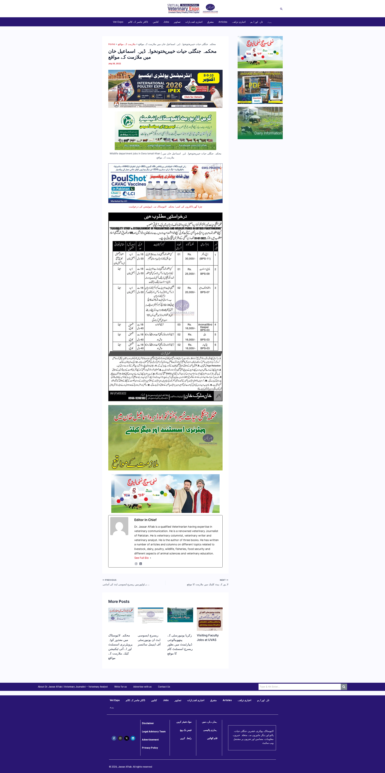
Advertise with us (142, 687)
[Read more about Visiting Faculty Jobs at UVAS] (210, 623)
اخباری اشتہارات (193, 21)
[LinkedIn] (140, 564)
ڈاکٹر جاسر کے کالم (138, 21)
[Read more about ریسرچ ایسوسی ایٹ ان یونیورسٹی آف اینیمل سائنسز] (150, 615)
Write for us (120, 687)
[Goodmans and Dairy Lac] (165, 493)
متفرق (210, 21)
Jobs (166, 21)
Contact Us (164, 687)
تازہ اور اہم (256, 21)
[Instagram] (136, 564)
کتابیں (156, 21)
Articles (223, 21)
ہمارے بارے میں (209, 721)
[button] (281, 8)
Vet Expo (118, 21)
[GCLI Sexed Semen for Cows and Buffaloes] (165, 130)
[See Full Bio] (150, 558)
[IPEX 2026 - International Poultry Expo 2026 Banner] (165, 88)
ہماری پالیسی (210, 730)
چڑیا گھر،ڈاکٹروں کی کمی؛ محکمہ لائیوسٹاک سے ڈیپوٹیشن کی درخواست (165, 206)
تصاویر (177, 21)
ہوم (270, 21)
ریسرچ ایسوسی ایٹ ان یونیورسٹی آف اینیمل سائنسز (149, 640)
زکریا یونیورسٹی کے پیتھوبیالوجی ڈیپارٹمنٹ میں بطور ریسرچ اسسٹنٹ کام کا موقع (180, 644)
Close (342, 357)
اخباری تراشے (239, 21)
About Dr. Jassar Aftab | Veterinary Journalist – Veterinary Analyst (73, 687)
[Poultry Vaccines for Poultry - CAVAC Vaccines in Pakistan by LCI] (165, 182)
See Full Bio (141, 557)
